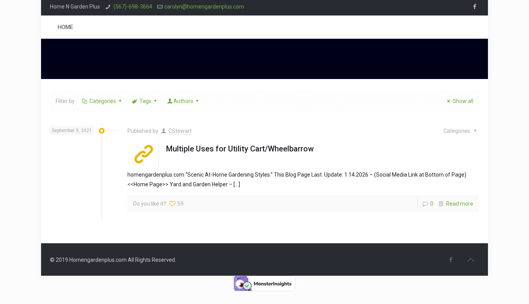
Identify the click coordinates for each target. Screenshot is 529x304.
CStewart (180, 131)
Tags (145, 101)
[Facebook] (475, 6)
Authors (183, 101)
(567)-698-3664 (132, 6)
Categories (102, 101)
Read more (459, 204)
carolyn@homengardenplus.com (204, 6)
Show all (463, 101)
